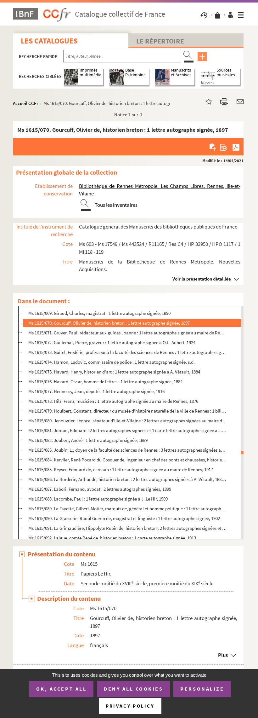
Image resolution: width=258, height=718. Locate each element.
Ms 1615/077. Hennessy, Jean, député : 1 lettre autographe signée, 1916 (96, 391)
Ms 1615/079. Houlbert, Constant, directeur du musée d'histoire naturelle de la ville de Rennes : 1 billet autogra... (127, 411)
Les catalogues (49, 41)
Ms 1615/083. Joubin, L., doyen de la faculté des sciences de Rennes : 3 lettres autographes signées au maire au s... (127, 450)
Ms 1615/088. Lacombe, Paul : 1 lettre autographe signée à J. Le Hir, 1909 (98, 499)
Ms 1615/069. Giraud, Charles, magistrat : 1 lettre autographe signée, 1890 (99, 313)
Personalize (202, 689)
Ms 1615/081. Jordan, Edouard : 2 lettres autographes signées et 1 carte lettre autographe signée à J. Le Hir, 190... (127, 430)
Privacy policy (130, 706)
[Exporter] (223, 146)
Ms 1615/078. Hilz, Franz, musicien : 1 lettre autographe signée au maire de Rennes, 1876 (113, 401)
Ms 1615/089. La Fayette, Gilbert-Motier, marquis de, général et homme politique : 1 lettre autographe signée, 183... (127, 509)
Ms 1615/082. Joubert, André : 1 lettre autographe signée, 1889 (88, 440)
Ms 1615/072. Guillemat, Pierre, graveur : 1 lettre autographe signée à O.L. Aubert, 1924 (111, 342)
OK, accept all (61, 689)
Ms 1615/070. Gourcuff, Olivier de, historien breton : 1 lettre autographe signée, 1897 (109, 323)
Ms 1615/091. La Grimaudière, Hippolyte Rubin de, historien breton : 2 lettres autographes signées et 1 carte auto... (127, 528)
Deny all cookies (133, 689)
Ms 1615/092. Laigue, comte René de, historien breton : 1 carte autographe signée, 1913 (112, 538)
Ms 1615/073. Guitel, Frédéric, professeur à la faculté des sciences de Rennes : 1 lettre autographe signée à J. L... (127, 352)
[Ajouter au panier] (213, 146)
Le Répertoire (160, 41)
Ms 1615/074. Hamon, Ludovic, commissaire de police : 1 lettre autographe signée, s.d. (111, 362)
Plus (223, 654)
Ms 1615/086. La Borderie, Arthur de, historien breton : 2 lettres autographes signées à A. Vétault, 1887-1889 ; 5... (127, 479)
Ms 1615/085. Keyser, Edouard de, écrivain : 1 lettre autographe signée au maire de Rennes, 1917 (120, 469)
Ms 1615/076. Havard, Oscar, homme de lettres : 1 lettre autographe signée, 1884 (105, 382)
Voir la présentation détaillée (201, 279)
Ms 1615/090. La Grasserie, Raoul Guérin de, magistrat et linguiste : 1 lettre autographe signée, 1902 (124, 518)
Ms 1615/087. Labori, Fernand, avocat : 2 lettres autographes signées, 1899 (99, 489)
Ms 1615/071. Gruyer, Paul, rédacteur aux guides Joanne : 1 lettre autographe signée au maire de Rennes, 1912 (127, 333)
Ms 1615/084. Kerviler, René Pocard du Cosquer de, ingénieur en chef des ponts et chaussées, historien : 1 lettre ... (127, 460)
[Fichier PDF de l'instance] (236, 146)
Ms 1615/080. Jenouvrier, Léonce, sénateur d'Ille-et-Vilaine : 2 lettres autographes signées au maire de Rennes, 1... (127, 421)
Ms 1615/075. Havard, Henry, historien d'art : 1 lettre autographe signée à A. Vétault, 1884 (114, 372)
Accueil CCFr (25, 103)
